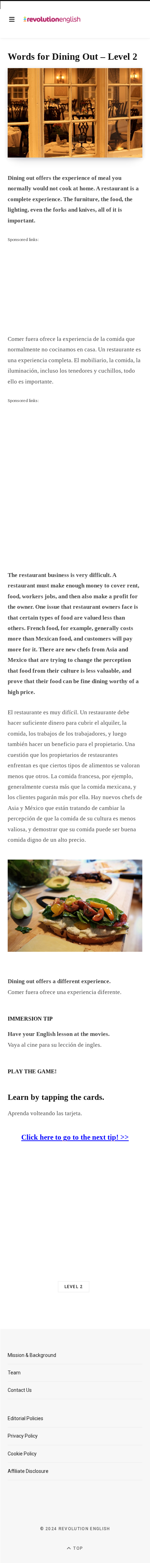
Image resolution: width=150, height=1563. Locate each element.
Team (14, 1372)
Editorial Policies (25, 1418)
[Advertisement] (60, 286)
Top (77, 1548)
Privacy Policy (23, 1436)
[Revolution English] (52, 19)
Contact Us (20, 1390)
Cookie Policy (22, 1453)
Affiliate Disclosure (28, 1471)
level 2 (74, 1286)
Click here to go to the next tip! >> (75, 1137)
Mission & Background (32, 1355)
